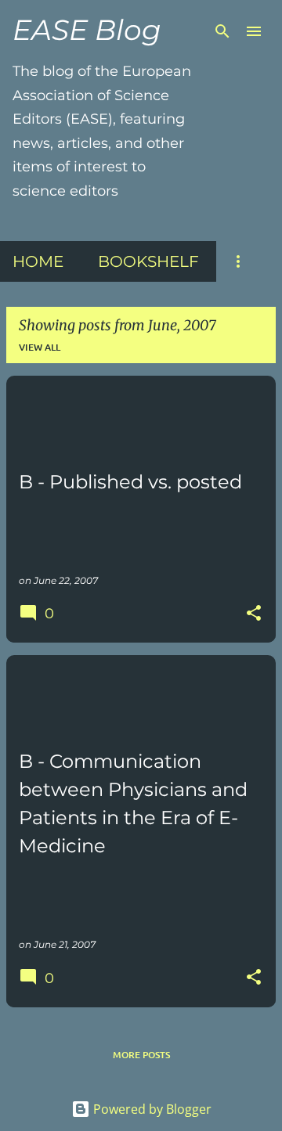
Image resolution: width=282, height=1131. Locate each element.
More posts (141, 1054)
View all (39, 347)
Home (38, 261)
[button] (253, 614)
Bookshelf (148, 261)
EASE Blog (87, 30)
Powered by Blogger (151, 1109)
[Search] (222, 31)
